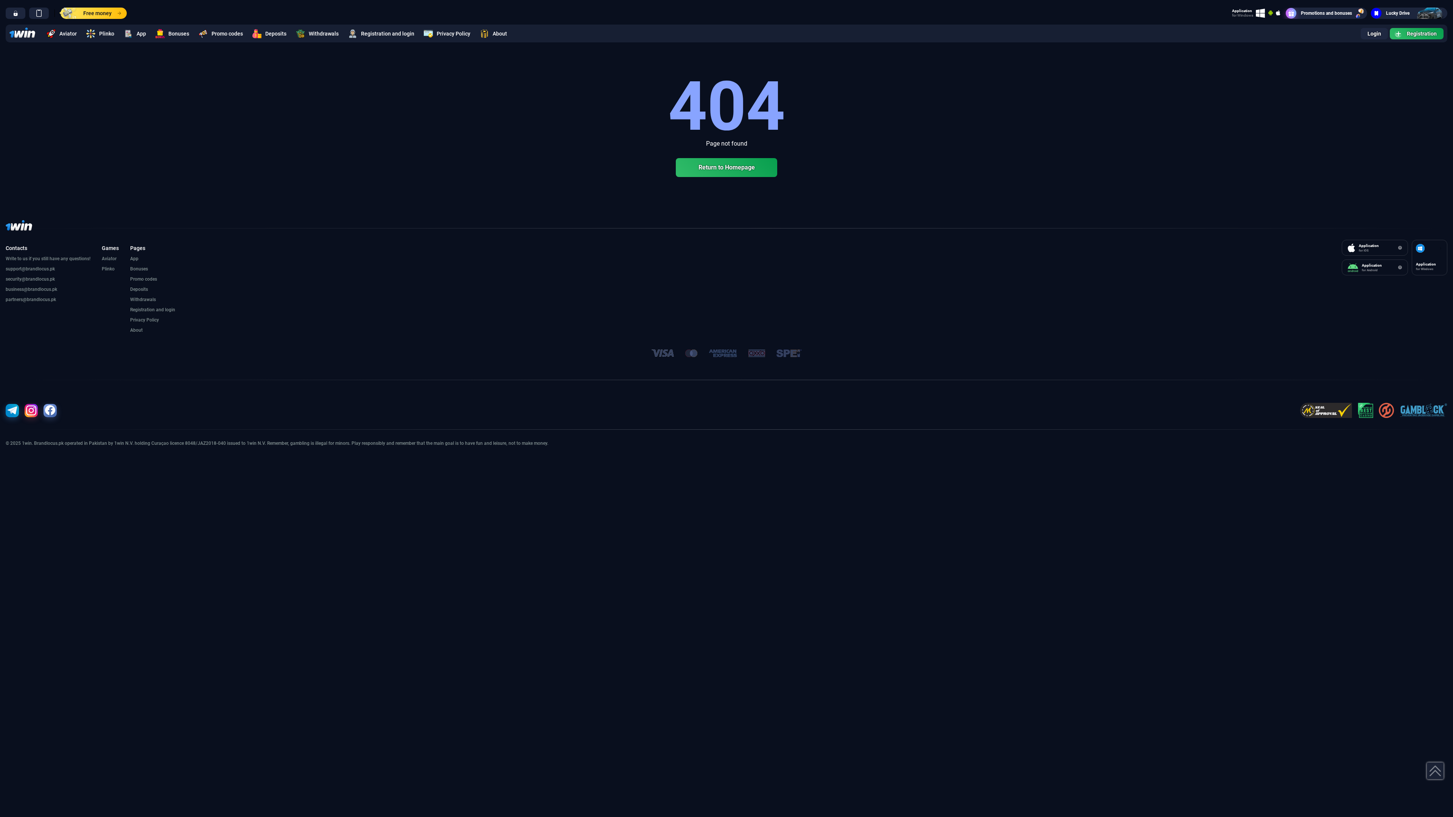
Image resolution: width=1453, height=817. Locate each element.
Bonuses (178, 34)
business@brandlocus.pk (31, 289)
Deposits (275, 34)
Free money (97, 13)
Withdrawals (324, 34)
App (141, 34)
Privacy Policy (453, 34)
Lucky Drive (1397, 13)
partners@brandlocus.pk (31, 299)
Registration (1422, 34)
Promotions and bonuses (1326, 13)
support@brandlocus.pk (30, 269)
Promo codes (227, 34)
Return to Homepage (726, 167)
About (500, 34)
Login (1374, 34)
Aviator (68, 34)
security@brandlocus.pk (30, 279)
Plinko (106, 34)
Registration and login (387, 34)
